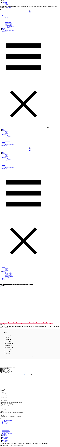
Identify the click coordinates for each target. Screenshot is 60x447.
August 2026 (8, 335)
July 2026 (8, 337)
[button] (30, 80)
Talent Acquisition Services (7, 420)
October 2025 (9, 343)
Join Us (3, 29)
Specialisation (7, 27)
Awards (6, 19)
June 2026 (8, 339)
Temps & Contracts (8, 25)
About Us (6, 17)
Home (3, 15)
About (3, 16)
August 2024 (8, 350)
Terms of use (4, 438)
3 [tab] (32, 356)
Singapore (4, 2)
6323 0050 (9, 7)
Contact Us (4, 31)
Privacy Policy (5, 437)
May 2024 (8, 352)
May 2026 (8, 341)
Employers (4, 21)
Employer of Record (8, 24)
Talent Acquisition (8, 22)
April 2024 (8, 354)
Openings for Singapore (9, 30)
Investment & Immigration (9, 26)
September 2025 (9, 345)
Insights (3, 28)
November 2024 (9, 347)
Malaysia (6, 4)
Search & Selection (8, 23)
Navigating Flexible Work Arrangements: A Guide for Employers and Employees (26, 323)
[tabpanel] (30, 345)
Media (6, 18)
